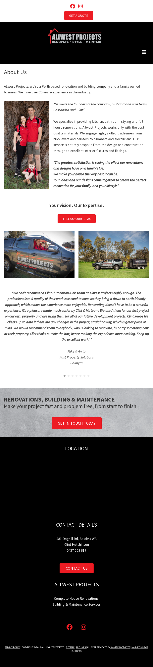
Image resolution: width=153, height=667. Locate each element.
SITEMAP (70, 647)
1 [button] (65, 376)
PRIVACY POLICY (12, 647)
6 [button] (84, 376)
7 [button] (88, 376)
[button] (73, 6)
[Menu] (144, 52)
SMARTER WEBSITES (120, 647)
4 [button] (76, 376)
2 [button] (69, 376)
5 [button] (80, 376)
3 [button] (73, 376)
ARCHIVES (81, 647)
